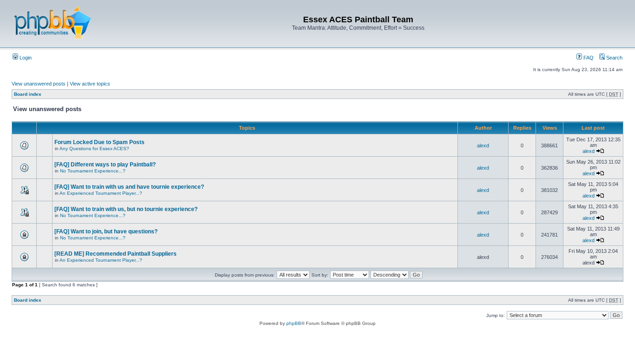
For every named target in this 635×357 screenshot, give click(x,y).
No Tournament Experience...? (93, 170)
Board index (27, 94)
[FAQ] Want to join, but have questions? (106, 231)
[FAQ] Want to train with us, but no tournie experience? (126, 209)
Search (613, 57)
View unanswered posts (39, 83)
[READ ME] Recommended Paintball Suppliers (115, 254)
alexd (483, 145)
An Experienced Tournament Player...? (101, 193)
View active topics (90, 83)
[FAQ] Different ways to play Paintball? (105, 164)
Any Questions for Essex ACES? (94, 148)
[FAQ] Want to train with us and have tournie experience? (129, 187)
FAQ (588, 57)
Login (25, 57)
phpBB (293, 323)
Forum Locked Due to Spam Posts (99, 142)
